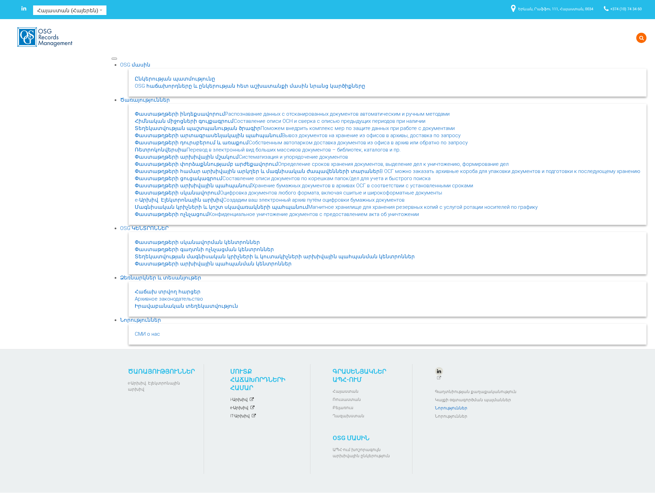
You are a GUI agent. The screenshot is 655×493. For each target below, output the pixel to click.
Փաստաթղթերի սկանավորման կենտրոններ (197, 242)
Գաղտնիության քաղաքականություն (475, 391)
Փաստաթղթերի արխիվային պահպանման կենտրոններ (213, 264)
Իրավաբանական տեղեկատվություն (186, 306)
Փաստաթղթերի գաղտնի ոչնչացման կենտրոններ (204, 249)
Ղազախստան (348, 416)
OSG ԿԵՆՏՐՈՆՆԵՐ (144, 228)
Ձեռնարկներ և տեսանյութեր (160, 278)
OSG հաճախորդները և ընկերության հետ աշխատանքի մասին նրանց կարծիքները (250, 86)
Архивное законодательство (169, 299)
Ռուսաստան (347, 399)
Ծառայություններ (145, 100)
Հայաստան (346, 391)
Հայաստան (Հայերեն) (68, 10)
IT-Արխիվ (240, 416)
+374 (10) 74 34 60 (626, 8)
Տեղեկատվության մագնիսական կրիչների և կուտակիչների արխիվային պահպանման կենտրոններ (275, 256)
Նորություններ (140, 320)
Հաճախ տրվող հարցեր (168, 292)
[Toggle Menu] (114, 59)
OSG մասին (135, 65)
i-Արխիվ (239, 399)
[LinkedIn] (23, 9)
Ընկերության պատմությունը (175, 79)
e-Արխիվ (239, 407)
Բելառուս (343, 407)
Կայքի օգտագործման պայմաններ (473, 399)
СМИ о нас (147, 334)
